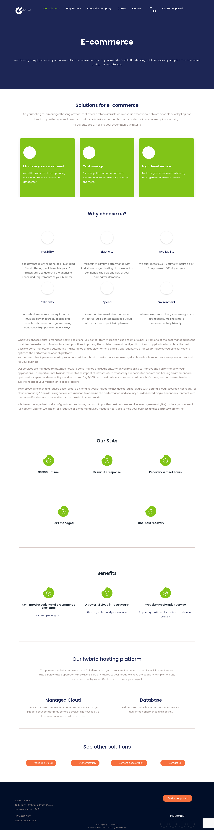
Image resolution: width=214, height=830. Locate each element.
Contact (137, 8)
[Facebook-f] (163, 824)
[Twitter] (173, 824)
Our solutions (51, 8)
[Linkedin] (191, 824)
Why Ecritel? (73, 8)
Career (122, 8)
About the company (99, 8)
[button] (41, 763)
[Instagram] (182, 824)
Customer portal (172, 8)
